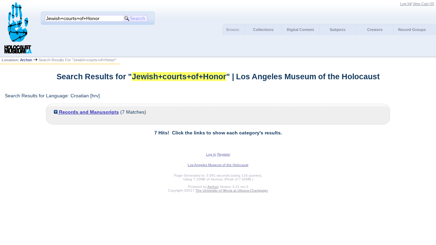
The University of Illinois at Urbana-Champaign (232, 190)
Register (223, 154)
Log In (405, 4)
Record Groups (412, 30)
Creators (375, 30)
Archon (26, 60)
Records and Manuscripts (88, 112)
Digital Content (300, 30)
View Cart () (423, 4)
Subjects (337, 30)
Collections (263, 30)
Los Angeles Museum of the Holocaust (218, 165)
